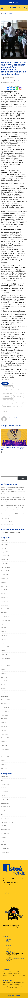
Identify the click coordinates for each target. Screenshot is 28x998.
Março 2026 (4, 552)
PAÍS (10, 13)
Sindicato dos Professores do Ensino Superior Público (12, 407)
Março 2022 (4, 734)
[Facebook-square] (8, 8)
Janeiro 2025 (4, 605)
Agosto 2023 (4, 669)
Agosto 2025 (4, 578)
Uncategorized (5, 852)
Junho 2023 (4, 677)
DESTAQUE (4, 795)
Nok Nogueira (5, 833)
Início (4, 13)
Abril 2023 (3, 684)
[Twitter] (11, 8)
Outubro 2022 (5, 707)
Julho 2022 (4, 719)
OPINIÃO (3, 837)
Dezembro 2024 (5, 609)
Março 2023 (4, 688)
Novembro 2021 (5, 749)
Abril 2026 (3, 548)
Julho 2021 (4, 764)
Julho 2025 (4, 582)
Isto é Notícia (18, 393)
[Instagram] (20, 88)
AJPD (12, 383)
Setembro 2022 (5, 711)
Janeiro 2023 (4, 696)
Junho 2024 (4, 631)
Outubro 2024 (5, 616)
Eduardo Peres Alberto (9, 390)
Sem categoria (5, 848)
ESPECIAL (4, 810)
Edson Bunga (5, 803)
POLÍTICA (4, 845)
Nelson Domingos (6, 829)
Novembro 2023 (5, 658)
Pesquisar (4, 475)
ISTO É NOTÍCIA (9, 78)
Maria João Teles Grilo (7, 822)
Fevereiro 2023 (5, 692)
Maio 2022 (4, 726)
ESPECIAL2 (4, 814)
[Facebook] (8, 88)
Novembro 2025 (5, 567)
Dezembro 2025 (5, 563)
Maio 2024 (4, 635)
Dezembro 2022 (5, 700)
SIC (24, 403)
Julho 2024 (4, 628)
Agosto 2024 (4, 624)
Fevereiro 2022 (5, 738)
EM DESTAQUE (5, 807)
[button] (1, 8)
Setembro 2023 (5, 665)
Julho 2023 (4, 673)
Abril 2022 (3, 730)
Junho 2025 (4, 586)
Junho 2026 (4, 544)
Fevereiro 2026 (5, 555)
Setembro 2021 (5, 757)
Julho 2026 (4, 540)
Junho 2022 (4, 722)
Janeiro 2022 (4, 741)
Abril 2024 (4, 639)
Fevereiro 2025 (5, 601)
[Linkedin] (19, 8)
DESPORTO (4, 791)
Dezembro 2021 (5, 745)
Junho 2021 (4, 768)
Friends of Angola (7, 393)
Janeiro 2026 (4, 559)
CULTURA (4, 788)
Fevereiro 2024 (5, 647)
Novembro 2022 (5, 703)
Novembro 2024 (5, 612)
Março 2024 (4, 643)
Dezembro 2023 (5, 654)
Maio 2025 (4, 590)
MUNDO (3, 826)
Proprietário (7, 893)
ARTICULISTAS (5, 784)
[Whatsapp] (17, 88)
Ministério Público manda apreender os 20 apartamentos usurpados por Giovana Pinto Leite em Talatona (13, 500)
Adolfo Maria (4, 776)
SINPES (5, 411)
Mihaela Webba (7, 396)
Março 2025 (4, 597)
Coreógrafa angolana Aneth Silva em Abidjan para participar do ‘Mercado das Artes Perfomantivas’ (13, 516)
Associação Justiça (8, 386)
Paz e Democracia (8, 399)
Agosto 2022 (4, 715)
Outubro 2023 (5, 662)
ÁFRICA (3, 780)
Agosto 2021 (4, 760)
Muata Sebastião (18, 396)
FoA (19, 390)
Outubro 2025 (5, 571)
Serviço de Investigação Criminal (11, 403)
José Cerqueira (5, 818)
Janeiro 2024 (4, 650)
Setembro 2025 (5, 574)
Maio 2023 (4, 681)
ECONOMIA (4, 799)
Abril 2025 (3, 593)
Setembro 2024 (5, 620)
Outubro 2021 (5, 753)
